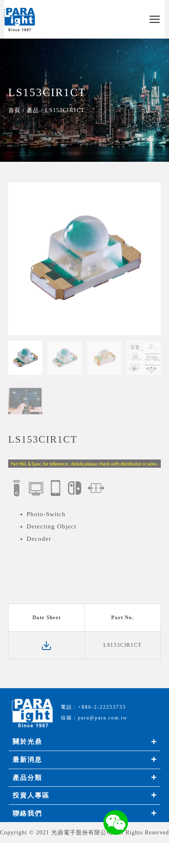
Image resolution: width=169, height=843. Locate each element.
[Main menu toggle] (155, 19)
